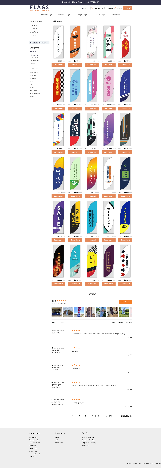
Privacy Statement (34, 454)
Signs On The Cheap (88, 437)
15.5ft (34, 32)
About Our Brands (34, 443)
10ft (34, 25)
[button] (57, 312)
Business (33, 52)
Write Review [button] (125, 302)
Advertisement (35, 93)
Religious (33, 87)
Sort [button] (53, 323)
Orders (57, 437)
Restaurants (34, 78)
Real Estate (33, 75)
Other (32, 96)
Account (119, 8)
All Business (34, 55)
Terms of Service (34, 440)
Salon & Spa (34, 68)
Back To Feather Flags (38, 43)
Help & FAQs (33, 437)
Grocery (33, 63)
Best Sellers (34, 58)
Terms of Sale (33, 448)
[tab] (117, 322)
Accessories (115, 15)
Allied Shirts (85, 445)
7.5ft (34, 35)
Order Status (59, 443)
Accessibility (32, 445)
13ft (34, 29)
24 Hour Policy (33, 451)
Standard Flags (99, 15)
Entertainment (35, 60)
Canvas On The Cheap (88, 440)
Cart (56, 440)
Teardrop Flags (64, 15)
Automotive (34, 90)
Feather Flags (46, 15)
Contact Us (32, 457)
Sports (32, 81)
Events (32, 84)
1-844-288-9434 (99, 8)
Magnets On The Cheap (89, 443)
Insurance (34, 66)
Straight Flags (81, 15)
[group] (61, 300)
